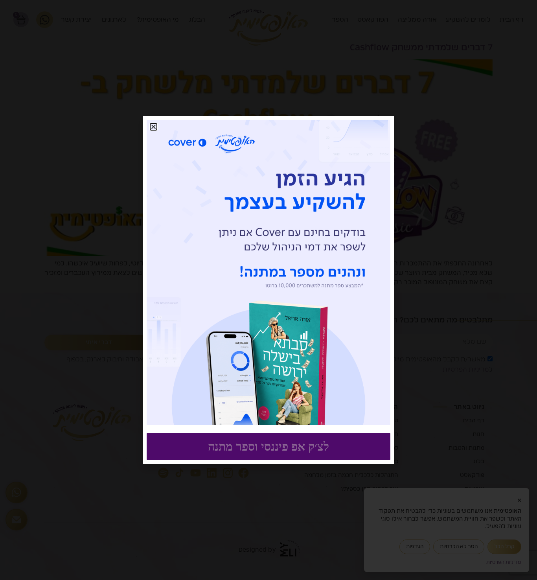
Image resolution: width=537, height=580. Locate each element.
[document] (268, 290)
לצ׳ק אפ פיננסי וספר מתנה (268, 446)
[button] (153, 127)
